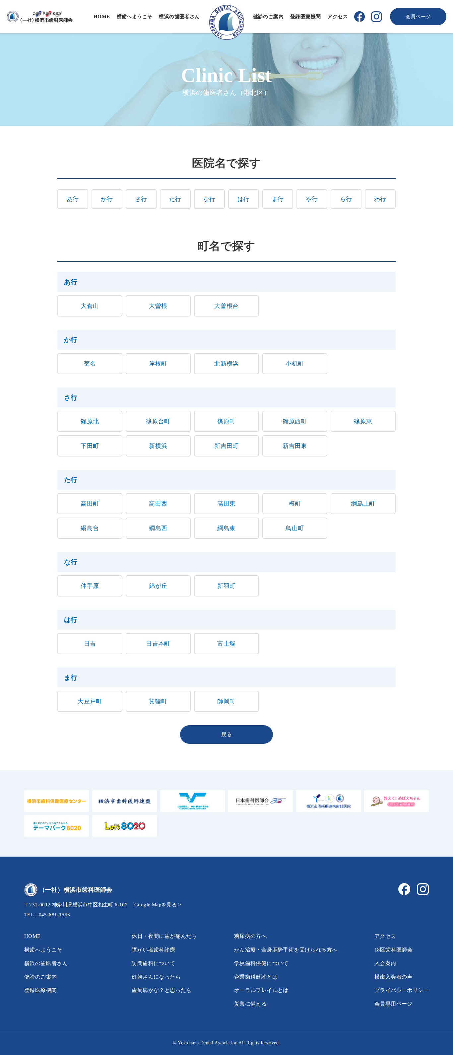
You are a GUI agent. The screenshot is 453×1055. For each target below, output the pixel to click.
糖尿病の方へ (250, 936)
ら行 (346, 199)
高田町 (90, 503)
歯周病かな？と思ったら (161, 990)
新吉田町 (226, 446)
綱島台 (90, 528)
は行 (243, 199)
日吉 (90, 643)
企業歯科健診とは (256, 977)
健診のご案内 (268, 16)
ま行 (278, 199)
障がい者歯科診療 (153, 949)
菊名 (90, 363)
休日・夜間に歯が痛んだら (164, 936)
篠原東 (363, 421)
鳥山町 (295, 528)
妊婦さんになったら (156, 977)
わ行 (380, 199)
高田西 (158, 503)
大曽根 (158, 306)
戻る (226, 734)
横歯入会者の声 (393, 977)
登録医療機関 (305, 16)
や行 (312, 199)
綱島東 (226, 528)
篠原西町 (295, 421)
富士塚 (226, 643)
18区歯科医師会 (393, 949)
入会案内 (385, 963)
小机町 (295, 363)
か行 (107, 199)
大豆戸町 (90, 701)
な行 (209, 199)
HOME (102, 16)
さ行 (141, 199)
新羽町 (226, 586)
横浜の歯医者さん (179, 16)
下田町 (90, 446)
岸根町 (158, 363)
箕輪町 (158, 701)
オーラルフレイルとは (261, 990)
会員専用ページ (393, 1004)
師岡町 (226, 701)
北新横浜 (226, 363)
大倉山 (90, 306)
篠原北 (90, 421)
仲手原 (90, 586)
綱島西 (158, 528)
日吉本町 (158, 643)
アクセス (337, 16)
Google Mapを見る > (157, 904)
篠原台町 (158, 421)
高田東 (226, 503)
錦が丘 (158, 586)
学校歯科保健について (261, 963)
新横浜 (158, 446)
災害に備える (250, 1004)
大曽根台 (226, 306)
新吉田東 (295, 446)
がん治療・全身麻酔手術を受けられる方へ (286, 949)
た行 (175, 199)
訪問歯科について (153, 963)
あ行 (73, 199)
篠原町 (226, 421)
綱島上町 (363, 503)
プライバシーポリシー (401, 990)
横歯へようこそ (135, 16)
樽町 (295, 503)
